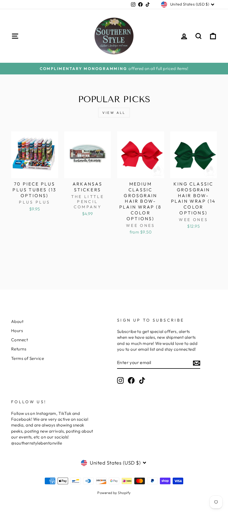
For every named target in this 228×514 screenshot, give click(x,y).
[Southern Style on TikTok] (142, 380)
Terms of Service (27, 358)
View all (114, 113)
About (17, 321)
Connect (19, 339)
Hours (17, 330)
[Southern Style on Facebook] (131, 380)
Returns (18, 349)
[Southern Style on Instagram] (120, 380)
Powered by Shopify (113, 492)
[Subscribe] (196, 362)
